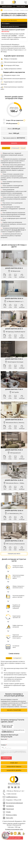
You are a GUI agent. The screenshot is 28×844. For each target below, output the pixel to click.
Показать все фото (14, 553)
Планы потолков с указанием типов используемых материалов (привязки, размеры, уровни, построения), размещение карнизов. (14, 176)
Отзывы (8, 812)
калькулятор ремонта (14, 766)
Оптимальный (15, 148)
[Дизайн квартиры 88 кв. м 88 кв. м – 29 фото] (14, 319)
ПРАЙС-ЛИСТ (14, 763)
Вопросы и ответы (11, 815)
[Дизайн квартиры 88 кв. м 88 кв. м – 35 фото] (14, 409)
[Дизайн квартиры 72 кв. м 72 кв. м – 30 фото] (14, 349)
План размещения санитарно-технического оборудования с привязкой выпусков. (13, 208)
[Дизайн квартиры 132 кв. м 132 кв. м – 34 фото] (14, 470)
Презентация (10, 809)
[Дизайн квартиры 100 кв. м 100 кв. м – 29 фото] (14, 288)
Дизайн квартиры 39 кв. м (14, 268)
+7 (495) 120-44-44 (7, 727)
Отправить (6, 758)
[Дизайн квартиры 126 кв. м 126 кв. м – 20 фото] (14, 500)
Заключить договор (14, 838)
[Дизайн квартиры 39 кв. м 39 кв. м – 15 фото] (14, 258)
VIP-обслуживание (12, 123)
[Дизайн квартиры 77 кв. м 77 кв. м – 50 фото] (14, 379)
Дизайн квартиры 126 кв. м (14, 510)
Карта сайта (9, 818)
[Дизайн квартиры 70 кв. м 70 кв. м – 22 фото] (14, 440)
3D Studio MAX (16, 230)
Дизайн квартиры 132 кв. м (14, 480)
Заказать (14, 143)
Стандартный (6, 148)
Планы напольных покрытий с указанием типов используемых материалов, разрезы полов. (14, 199)
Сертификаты (10, 806)
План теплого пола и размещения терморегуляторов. (11, 203)
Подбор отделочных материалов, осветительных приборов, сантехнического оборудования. (13, 224)
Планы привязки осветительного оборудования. (11, 182)
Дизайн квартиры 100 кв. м (14, 298)
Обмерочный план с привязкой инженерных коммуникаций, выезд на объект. (12, 155)
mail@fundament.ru (8, 731)
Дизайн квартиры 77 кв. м (14, 389)
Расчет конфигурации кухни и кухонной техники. (13, 219)
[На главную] (1, 10)
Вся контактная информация (14, 803)
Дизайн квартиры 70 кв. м (14, 450)
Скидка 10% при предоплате (15, 120)
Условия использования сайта (14, 829)
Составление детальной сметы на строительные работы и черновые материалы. (11, 235)
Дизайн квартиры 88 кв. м (14, 329)
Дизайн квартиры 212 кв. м (14, 541)
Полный (23, 148)
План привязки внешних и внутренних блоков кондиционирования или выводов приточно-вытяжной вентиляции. (13, 214)
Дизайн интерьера (7, 6)
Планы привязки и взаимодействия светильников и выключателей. (12, 186)
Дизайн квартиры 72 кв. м (14, 359)
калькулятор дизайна (14, 770)
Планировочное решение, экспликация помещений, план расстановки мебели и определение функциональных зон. (13, 160)
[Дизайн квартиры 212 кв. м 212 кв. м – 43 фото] (14, 531)
